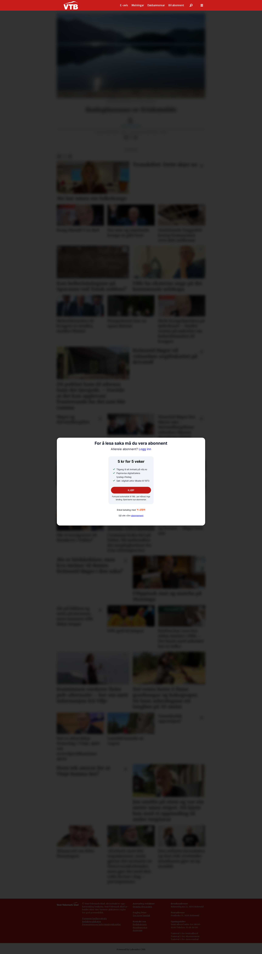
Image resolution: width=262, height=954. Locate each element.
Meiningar (137, 5)
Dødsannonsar (156, 5)
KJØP (131, 490)
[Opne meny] (202, 5)
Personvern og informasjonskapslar (101, 924)
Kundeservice (140, 927)
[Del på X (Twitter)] (131, 137)
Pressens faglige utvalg (94, 918)
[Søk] (191, 5)
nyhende (131, 150)
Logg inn (131, 449)
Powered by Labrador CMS (131, 949)
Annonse (137, 930)
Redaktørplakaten (91, 921)
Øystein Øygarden (142, 906)
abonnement (137, 515)
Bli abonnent (176, 5)
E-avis (124, 5)
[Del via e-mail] (135, 137)
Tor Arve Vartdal (141, 915)
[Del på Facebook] (126, 137)
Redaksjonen (140, 924)
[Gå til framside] (70, 5)
